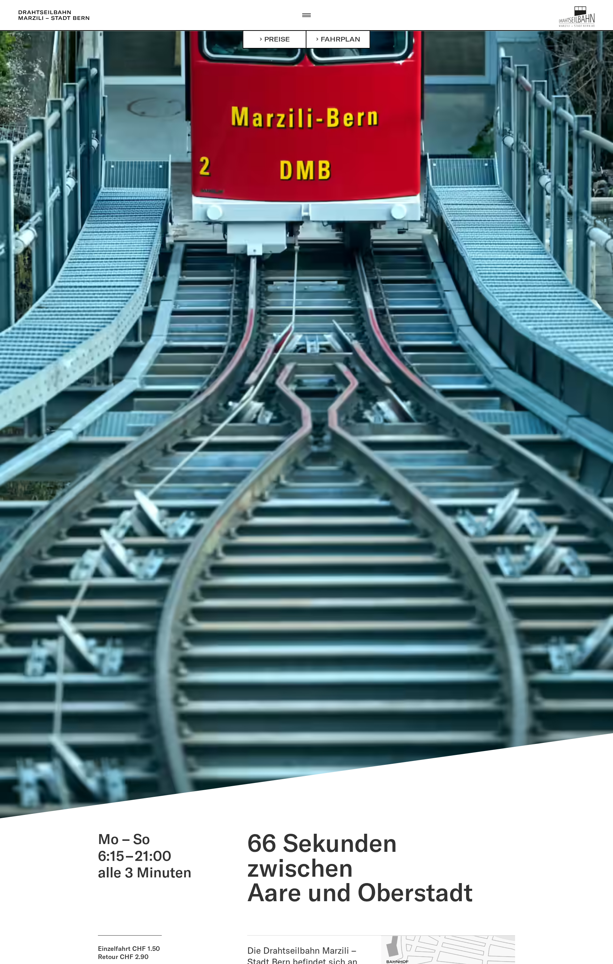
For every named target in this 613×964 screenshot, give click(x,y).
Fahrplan (340, 39)
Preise (277, 39)
